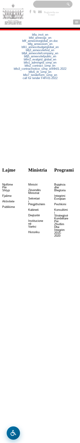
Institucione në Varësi (31, 223)
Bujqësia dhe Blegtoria (57, 187)
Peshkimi (57, 204)
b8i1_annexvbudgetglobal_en (40, 47)
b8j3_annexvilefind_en (40, 50)
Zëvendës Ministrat (31, 192)
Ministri (31, 184)
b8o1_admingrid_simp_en (40, 62)
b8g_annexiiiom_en (40, 44)
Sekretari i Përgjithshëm (31, 201)
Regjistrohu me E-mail (51, 12)
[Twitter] (35, 11)
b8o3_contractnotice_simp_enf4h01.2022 (40, 68)
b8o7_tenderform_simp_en (40, 75)
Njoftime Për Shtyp (5, 187)
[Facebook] (30, 11)
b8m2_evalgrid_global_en (40, 59)
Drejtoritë (31, 215)
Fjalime (5, 195)
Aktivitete (5, 201)
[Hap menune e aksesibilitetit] (13, 433)
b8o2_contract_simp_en (40, 65)
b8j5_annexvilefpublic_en (40, 56)
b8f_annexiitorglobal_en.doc (40, 41)
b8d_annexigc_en (40, 37)
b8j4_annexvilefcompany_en (40, 53)
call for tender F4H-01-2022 (40, 78)
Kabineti (31, 209)
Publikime (5, 207)
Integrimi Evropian (57, 197)
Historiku (31, 232)
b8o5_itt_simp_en (40, 72)
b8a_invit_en (40, 34)
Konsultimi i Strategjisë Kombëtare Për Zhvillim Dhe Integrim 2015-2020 (57, 222)
